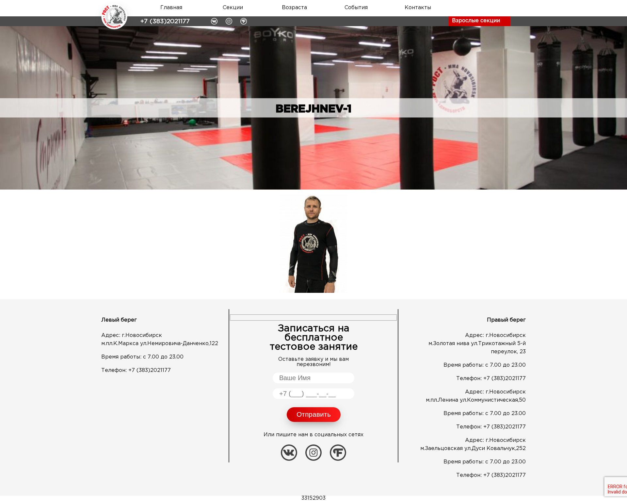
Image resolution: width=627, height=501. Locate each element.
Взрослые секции (476, 20)
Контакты (418, 7)
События (356, 7)
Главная (171, 7)
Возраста (294, 7)
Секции (233, 7)
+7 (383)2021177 (165, 21)
